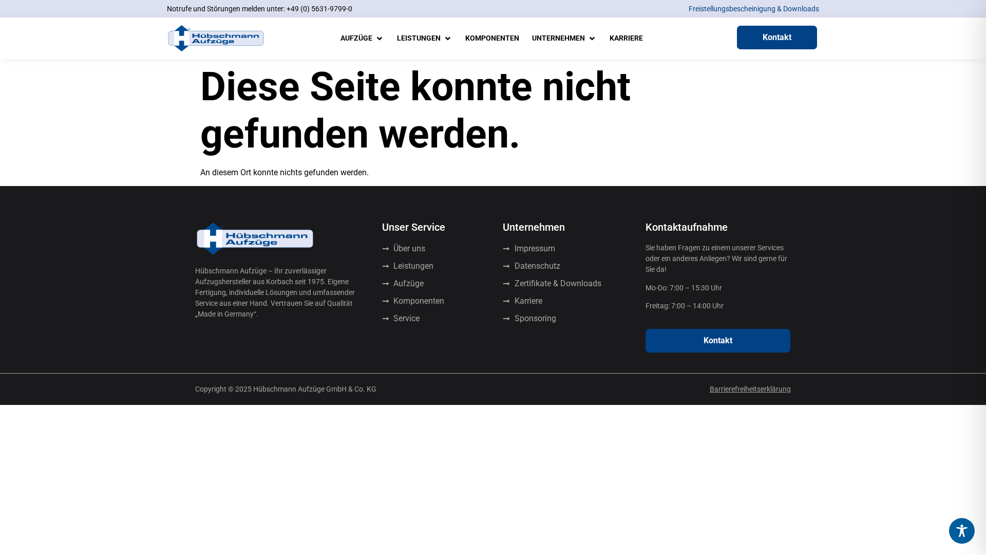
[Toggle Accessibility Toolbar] (962, 531)
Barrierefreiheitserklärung (750, 389)
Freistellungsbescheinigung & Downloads (754, 9)
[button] (362, 38)
